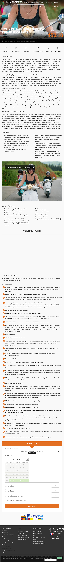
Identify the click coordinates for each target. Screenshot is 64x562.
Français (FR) (48, 2)
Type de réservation (12, 448)
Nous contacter (22, 539)
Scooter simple (9, 485)
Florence (12, 41)
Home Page (6, 41)
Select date (9, 455)
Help (56, 2)
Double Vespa (13, 495)
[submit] (32, 506)
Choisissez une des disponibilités (16, 500)
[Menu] (13, 2)
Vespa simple (9, 490)
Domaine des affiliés (38, 543)
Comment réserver (23, 531)
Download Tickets (47, 7)
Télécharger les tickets (24, 537)
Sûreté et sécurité (23, 535)
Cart (56, 7)
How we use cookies (50, 560)
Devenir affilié (37, 531)
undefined (27, 459)
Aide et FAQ (21, 533)
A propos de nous (7, 532)
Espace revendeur (38, 541)
